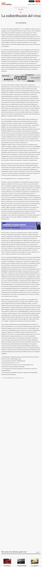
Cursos (33, 4)
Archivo (29, 4)
